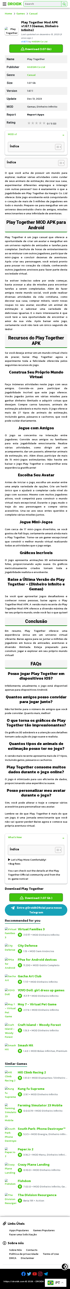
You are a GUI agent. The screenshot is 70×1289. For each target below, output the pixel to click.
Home (8, 13)
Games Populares (44, 1230)
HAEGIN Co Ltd (39, 41)
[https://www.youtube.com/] (35, 1274)
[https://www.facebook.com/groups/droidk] (23, 1274)
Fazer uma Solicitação (23, 1234)
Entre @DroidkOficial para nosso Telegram (39, 909)
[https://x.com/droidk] (29, 1274)
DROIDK (40, 1281)
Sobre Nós (15, 1250)
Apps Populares (19, 1230)
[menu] (4, 4)
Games (20, 13)
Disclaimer (27, 1258)
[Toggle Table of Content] (56, 147)
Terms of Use (51, 1254)
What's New (15, 837)
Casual (33, 13)
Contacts (31, 1250)
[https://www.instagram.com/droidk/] (40, 1274)
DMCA (13, 1258)
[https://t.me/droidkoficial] (46, 1274)
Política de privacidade (23, 1254)
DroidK (15, 4)
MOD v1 (12, 134)
